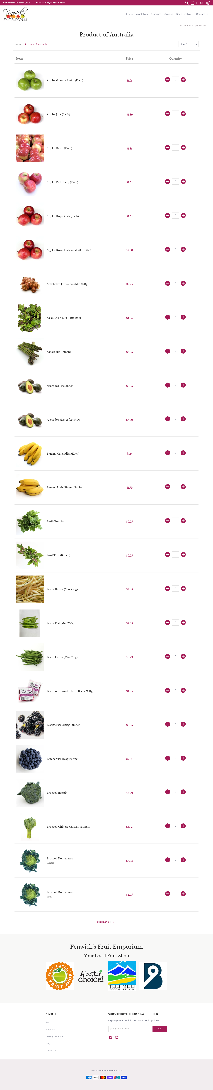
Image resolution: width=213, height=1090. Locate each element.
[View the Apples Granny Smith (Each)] (30, 80)
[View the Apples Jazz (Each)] (30, 114)
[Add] (183, 79)
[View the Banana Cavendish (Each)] (30, 453)
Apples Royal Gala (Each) (63, 216)
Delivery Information (55, 1036)
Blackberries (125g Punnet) (63, 724)
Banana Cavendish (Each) (63, 453)
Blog (48, 1043)
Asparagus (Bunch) (59, 351)
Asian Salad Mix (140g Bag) (64, 317)
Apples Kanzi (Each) (59, 148)
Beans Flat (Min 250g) (60, 623)
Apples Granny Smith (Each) (65, 80)
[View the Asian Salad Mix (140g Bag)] (30, 318)
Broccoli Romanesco (60, 858)
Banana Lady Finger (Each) (64, 487)
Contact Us (51, 1050)
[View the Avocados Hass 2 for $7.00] (30, 420)
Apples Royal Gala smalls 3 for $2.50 (70, 250)
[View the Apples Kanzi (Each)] (30, 148)
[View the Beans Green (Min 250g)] (30, 657)
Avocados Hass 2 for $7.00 (63, 419)
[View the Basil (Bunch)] (30, 521)
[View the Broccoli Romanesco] (30, 860)
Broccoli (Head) (57, 792)
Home (18, 44)
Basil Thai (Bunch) (58, 555)
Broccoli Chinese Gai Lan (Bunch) (68, 826)
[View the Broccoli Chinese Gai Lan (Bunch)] (30, 827)
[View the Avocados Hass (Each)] (30, 386)
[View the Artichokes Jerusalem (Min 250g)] (30, 284)
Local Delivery (43, 3)
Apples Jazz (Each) (58, 114)
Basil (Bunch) (55, 521)
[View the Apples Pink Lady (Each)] (30, 182)
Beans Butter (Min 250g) (62, 589)
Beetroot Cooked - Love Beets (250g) (70, 691)
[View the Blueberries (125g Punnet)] (30, 759)
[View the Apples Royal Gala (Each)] (30, 216)
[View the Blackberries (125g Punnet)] (30, 725)
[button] (197, 2)
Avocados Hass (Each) (60, 385)
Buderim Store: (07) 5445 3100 (194, 25)
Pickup (6, 3)
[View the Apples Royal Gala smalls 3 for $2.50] (30, 250)
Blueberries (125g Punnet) (63, 758)
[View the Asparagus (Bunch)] (30, 352)
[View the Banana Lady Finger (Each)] (30, 487)
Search (49, 1022)
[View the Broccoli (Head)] (30, 793)
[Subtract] (167, 79)
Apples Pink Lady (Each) (62, 182)
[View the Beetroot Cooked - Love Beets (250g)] (30, 691)
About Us (50, 1029)
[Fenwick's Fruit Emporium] (15, 14)
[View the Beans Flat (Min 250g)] (30, 623)
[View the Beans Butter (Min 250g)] (30, 589)
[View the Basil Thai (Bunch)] (30, 555)
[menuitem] (187, 2)
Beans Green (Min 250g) (62, 657)
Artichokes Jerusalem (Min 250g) (67, 284)
